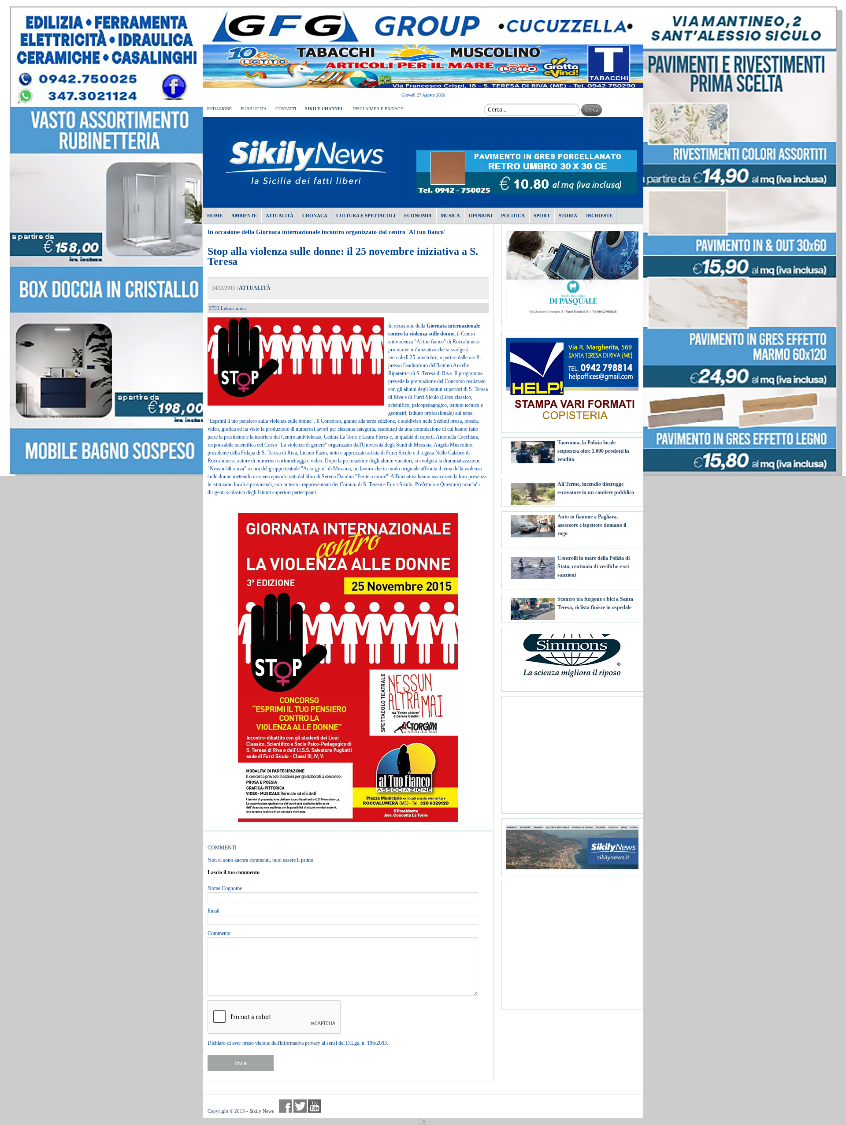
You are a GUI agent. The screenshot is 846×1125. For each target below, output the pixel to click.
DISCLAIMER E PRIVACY (378, 108)
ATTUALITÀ (255, 288)
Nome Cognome (225, 888)
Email (213, 911)
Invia (240, 1063)
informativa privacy (300, 1043)
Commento (219, 933)
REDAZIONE (219, 108)
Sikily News (261, 1111)
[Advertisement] (572, 752)
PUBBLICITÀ (254, 108)
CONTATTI (285, 108)
